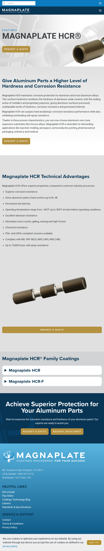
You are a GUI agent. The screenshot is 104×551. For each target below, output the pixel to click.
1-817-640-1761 (22, 477)
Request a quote (16, 49)
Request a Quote (52, 329)
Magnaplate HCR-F (26, 381)
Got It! (94, 542)
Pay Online (7, 495)
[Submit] (5, 3)
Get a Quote (8, 492)
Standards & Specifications (16, 507)
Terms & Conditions (12, 523)
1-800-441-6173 (25, 473)
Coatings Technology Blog (16, 499)
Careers (6, 503)
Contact (6, 519)
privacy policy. (10, 546)
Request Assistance (67, 431)
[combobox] (18, 3)
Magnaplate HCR (24, 370)
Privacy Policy (9, 527)
